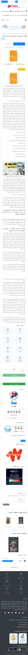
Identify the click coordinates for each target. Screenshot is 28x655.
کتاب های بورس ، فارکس (13, 495)
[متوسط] (6, 380)
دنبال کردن (14, 403)
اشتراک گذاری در (7, 64)
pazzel (15, 401)
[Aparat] (19, 612)
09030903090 (7, 20)
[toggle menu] (25, 20)
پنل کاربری (14, 11)
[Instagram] (12, 406)
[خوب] (7, 380)
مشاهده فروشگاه (14, 415)
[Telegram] (15, 406)
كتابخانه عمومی (22, 495)
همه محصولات (22, 11)
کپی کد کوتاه (14, 418)
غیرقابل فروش (14, 375)
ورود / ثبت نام (4, 1)
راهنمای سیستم (21, 15)
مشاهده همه (6, 504)
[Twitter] (23, 612)
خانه (26, 33)
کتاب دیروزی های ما (22, 555)
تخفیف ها (4, 15)
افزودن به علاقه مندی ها (14, 384)
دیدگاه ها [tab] (19, 47)
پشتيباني (12, 15)
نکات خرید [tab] (7, 44)
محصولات (22, 33)
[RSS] (5, 612)
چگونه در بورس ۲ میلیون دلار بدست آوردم (19, 501)
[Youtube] (8, 612)
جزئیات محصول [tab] (19, 44)
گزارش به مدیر (21, 69)
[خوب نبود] (4, 380)
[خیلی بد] (3, 380)
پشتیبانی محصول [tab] (8, 47)
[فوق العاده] (8, 380)
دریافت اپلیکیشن (5, 11)
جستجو (23, 440)
